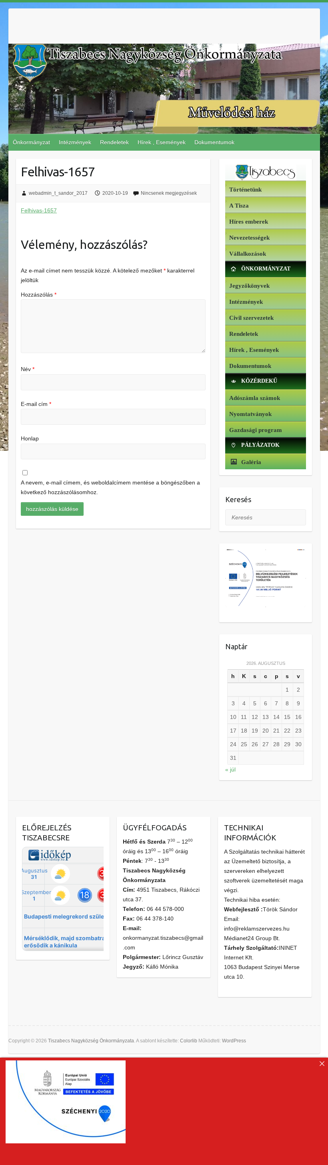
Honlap (30, 438)
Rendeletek (114, 142)
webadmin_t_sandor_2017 (58, 193)
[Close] (322, 1064)
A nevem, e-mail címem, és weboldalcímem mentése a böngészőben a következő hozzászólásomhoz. (110, 487)
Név (27, 369)
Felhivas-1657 (39, 210)
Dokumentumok (214, 142)
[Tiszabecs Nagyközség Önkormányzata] (265, 173)
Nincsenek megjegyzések (169, 193)
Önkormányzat (31, 142)
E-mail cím (36, 404)
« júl (230, 769)
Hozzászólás (38, 294)
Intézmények (75, 142)
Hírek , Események (162, 142)
